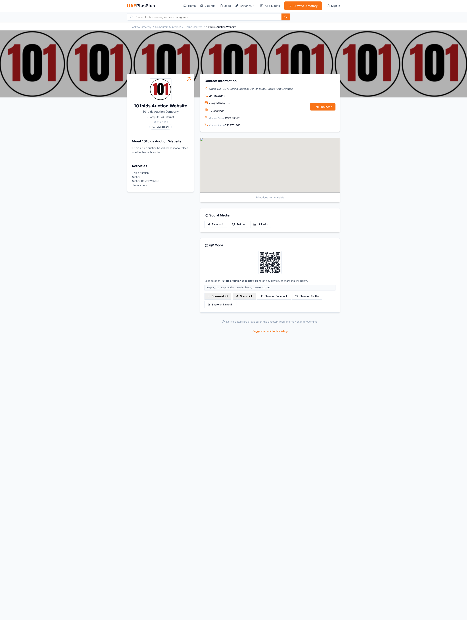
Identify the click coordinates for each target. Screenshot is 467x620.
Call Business (322, 107)
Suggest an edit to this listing (270, 331)
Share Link (246, 296)
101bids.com (216, 110)
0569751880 (217, 96)
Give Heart (163, 126)
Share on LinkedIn (222, 304)
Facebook (218, 224)
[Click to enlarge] (270, 263)
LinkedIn (263, 224)
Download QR (220, 296)
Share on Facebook (276, 296)
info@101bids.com (220, 103)
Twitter (241, 224)
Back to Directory (141, 26)
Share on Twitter (309, 296)
